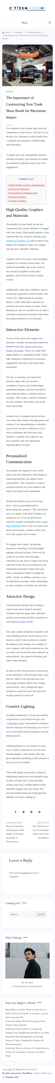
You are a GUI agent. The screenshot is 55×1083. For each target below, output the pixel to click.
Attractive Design (17, 197)
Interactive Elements (18, 189)
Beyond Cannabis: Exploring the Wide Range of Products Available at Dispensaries (15, 834)
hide (31, 179)
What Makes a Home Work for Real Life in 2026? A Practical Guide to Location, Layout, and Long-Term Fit (26, 1013)
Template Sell (11, 1077)
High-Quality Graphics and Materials (26, 185)
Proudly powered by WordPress (17, 1073)
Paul (10, 125)
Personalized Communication (23, 193)
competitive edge (16, 723)
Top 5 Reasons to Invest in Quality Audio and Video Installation (40, 832)
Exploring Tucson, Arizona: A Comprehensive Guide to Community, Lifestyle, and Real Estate (27, 1052)
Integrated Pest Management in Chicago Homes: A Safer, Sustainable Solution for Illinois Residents (24, 1040)
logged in (26, 873)
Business (9, 91)
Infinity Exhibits (19, 621)
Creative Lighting (17, 200)
